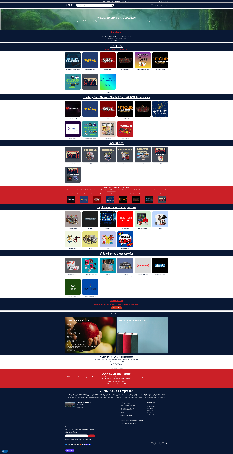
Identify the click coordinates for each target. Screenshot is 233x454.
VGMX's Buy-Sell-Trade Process (116, 381)
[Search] (112, 5)
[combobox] (95, 5)
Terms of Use (81, 439)
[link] (108, 156)
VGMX (69, 447)
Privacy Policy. (88, 439)
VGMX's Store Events (116, 40)
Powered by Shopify (76, 447)
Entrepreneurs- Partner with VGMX (116, 383)
